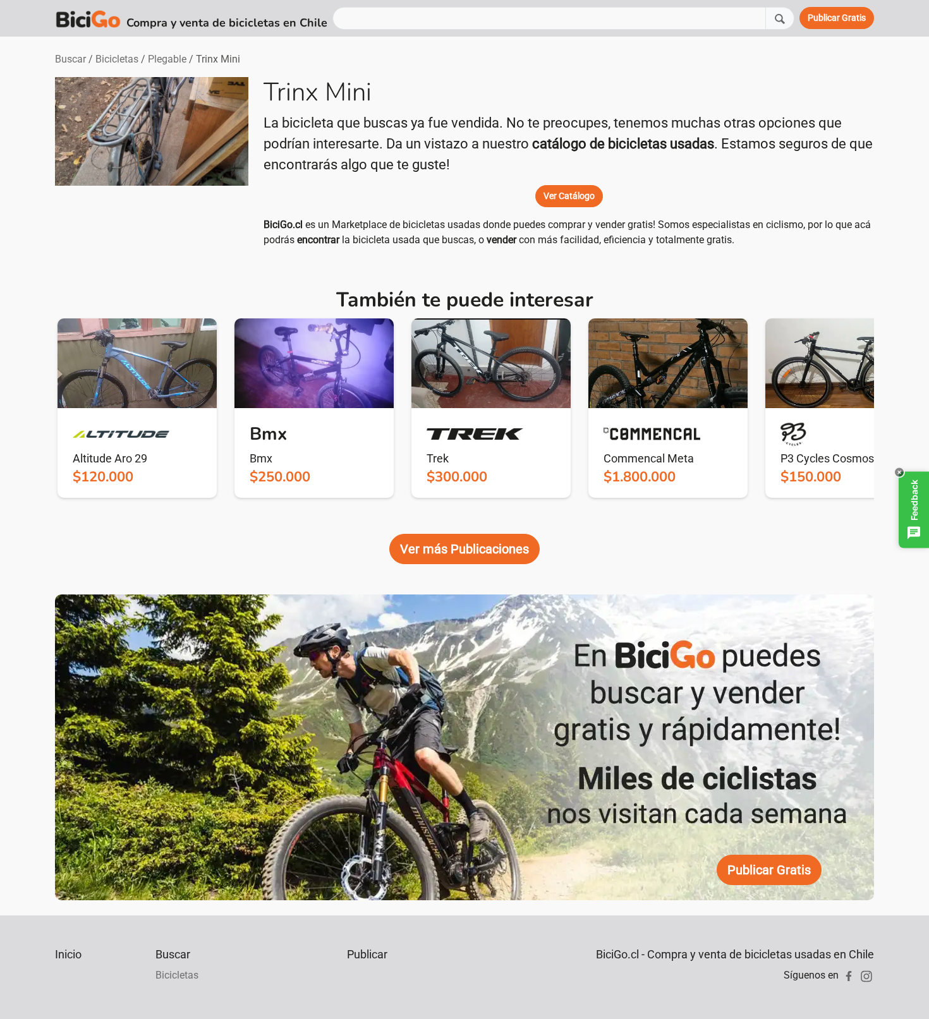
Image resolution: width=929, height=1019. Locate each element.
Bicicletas (116, 59)
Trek (438, 458)
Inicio (68, 954)
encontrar (318, 240)
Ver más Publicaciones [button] (464, 549)
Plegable (167, 59)
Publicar (367, 954)
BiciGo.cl (283, 225)
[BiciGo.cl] (88, 18)
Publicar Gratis (769, 869)
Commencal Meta (649, 458)
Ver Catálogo (569, 196)
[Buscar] (779, 18)
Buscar (70, 59)
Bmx (261, 458)
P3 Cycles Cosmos (827, 458)
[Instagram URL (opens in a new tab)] (866, 975)
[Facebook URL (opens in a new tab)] (848, 975)
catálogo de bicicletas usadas (623, 144)
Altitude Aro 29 (110, 458)
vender (501, 240)
